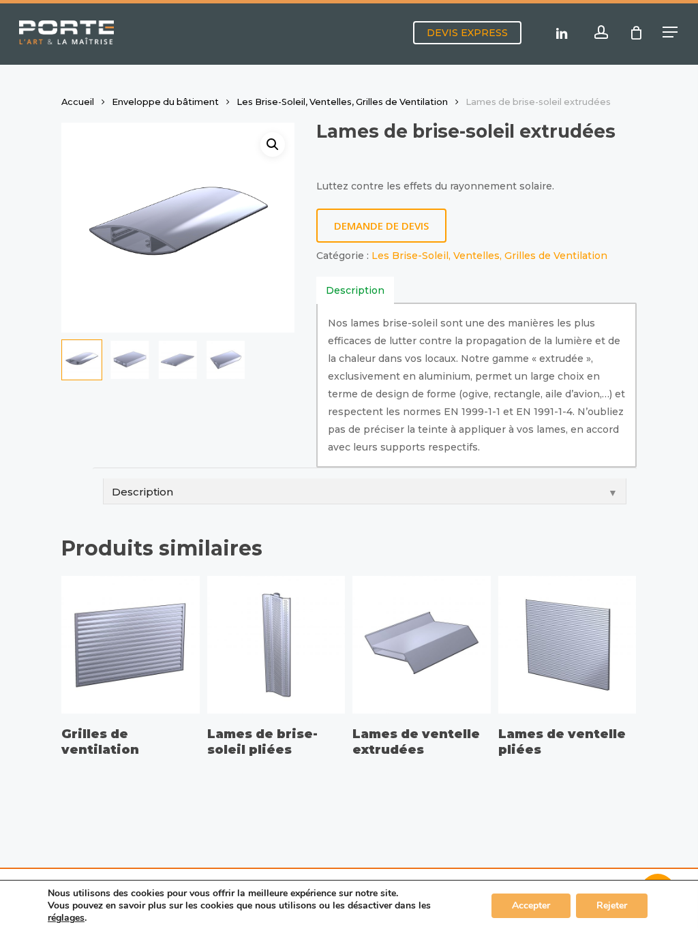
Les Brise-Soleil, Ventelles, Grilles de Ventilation (342, 102)
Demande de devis (381, 225)
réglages (66, 918)
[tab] (355, 290)
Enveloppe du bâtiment (165, 102)
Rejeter (611, 905)
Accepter (531, 905)
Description (355, 290)
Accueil (77, 102)
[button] (671, 32)
